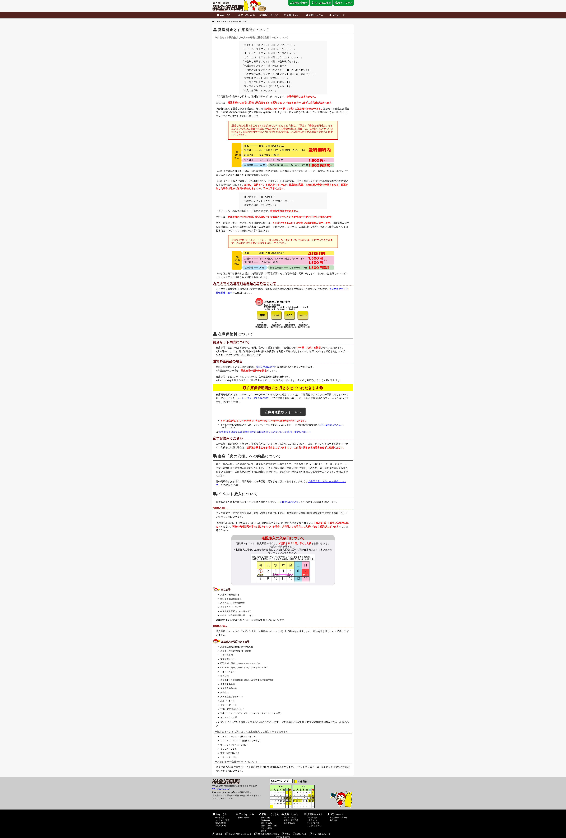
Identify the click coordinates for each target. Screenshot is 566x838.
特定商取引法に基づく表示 (268, 834)
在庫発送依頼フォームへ (283, 411)
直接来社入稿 (289, 822)
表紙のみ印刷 (220, 822)
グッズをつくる (248, 15)
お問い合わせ (301, 834)
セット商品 (219, 817)
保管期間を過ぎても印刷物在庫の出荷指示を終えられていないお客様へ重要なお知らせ (265, 432)
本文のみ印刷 (220, 825)
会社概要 (218, 834)
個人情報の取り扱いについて (239, 834)
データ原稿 (265, 817)
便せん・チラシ (244, 817)
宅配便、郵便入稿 (291, 820)
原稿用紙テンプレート (339, 817)
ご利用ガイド (312, 820)
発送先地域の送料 (265, 366)
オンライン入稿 (290, 817)
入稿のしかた (293, 15)
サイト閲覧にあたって (321, 834)
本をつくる (225, 15)
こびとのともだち (314, 825)
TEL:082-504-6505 (221, 789)
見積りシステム (315, 15)
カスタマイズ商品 (222, 820)
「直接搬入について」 (289, 501)
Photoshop (265, 820)
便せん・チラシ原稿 (269, 825)
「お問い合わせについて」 (329, 424)
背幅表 (263, 830)
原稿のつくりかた (270, 15)
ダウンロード (338, 15)
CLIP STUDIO (266, 822)
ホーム (218, 21)
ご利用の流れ (312, 817)
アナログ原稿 (266, 828)
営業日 (287, 834)
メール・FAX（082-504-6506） (254, 398)
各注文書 (333, 820)
